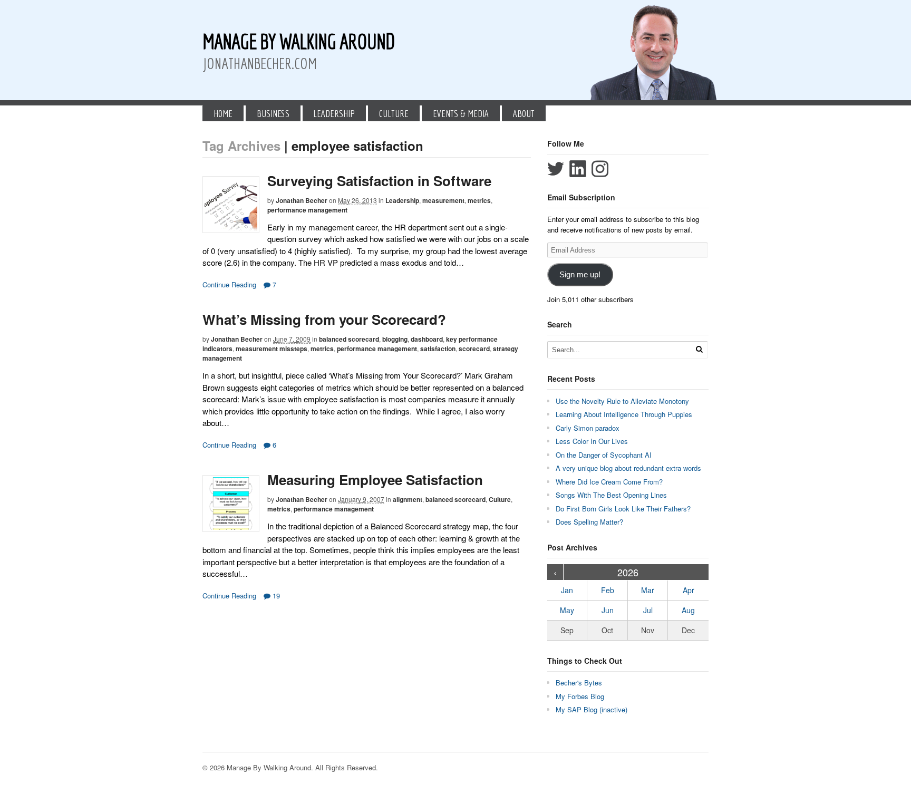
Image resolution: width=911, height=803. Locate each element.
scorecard (474, 348)
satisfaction (438, 348)
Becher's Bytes (579, 683)
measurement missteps (271, 348)
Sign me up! (579, 274)
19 (275, 596)
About (524, 113)
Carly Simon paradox (587, 428)
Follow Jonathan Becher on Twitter (555, 168)
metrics (479, 200)
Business (273, 113)
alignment (407, 499)
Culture (394, 113)
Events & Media (461, 113)
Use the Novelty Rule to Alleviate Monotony (622, 401)
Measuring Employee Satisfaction (375, 479)
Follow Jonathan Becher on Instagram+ (600, 168)
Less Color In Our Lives (592, 441)
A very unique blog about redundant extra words (629, 468)
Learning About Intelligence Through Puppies (624, 414)
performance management (307, 210)
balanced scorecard (349, 339)
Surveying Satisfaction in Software (379, 180)
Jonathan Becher (301, 200)
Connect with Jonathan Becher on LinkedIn (577, 168)
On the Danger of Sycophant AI (604, 455)
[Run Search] (699, 349)
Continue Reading (229, 284)
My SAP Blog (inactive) (591, 709)
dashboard (427, 339)
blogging (395, 339)
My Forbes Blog (580, 696)
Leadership (334, 113)
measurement (443, 200)
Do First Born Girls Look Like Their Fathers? (623, 509)
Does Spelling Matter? (589, 522)
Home (223, 113)
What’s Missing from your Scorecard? (324, 319)
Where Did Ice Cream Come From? (609, 482)
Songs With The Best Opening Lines (611, 495)
